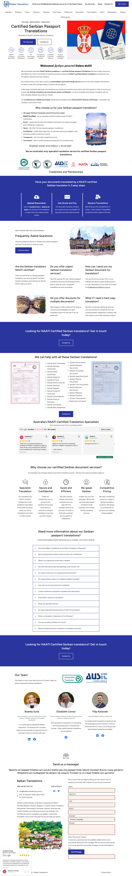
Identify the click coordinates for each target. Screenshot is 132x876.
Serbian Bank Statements (56, 408)
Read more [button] (23, 452)
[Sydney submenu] (126, 12)
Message (71, 823)
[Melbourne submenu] (72, 12)
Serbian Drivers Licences (56, 383)
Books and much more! (78, 401)
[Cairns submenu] (30, 12)
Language (71, 816)
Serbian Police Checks (77, 363)
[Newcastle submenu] (84, 12)
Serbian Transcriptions (77, 398)
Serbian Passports (53, 377)
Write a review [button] (106, 429)
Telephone (72, 794)
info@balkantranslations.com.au (30, 791)
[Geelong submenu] (50, 12)
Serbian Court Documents (79, 385)
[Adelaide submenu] (12, 12)
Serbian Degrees (53, 388)
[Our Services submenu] (95, 4)
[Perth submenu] (104, 12)
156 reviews (12, 853)
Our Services (28, 42)
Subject (71, 808)
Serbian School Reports (55, 396)
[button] (114, 444)
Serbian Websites (76, 393)
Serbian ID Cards (53, 380)
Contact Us (44, 42)
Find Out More (23, 250)
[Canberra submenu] (40, 12)
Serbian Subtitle (75, 396)
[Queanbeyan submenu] (117, 12)
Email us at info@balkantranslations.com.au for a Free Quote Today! (57, 4)
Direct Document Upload (77, 837)
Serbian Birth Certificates (56, 363)
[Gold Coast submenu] (61, 12)
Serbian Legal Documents (79, 376)
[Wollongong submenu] (70, 17)
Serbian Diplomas (53, 385)
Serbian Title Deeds (54, 405)
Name (70, 787)
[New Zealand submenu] (97, 12)
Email (70, 801)
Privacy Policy (106, 872)
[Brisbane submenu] (22, 12)
